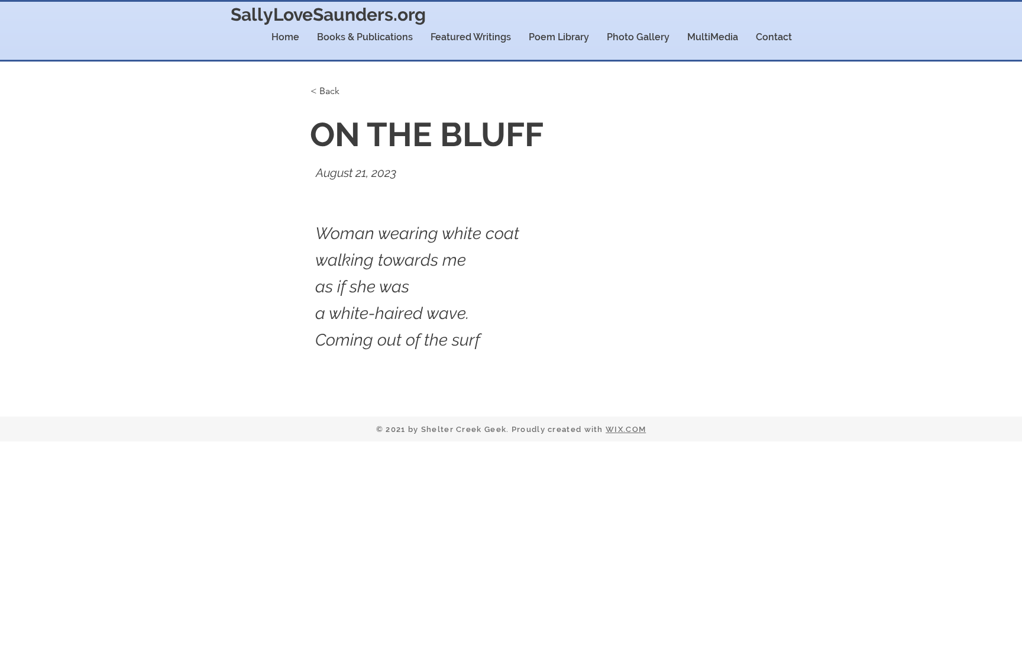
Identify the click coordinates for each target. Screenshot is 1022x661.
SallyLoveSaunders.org (328, 14)
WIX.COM (626, 429)
